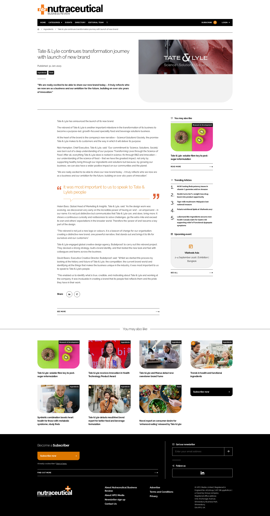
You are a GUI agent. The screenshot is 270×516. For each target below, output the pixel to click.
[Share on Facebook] (77, 294)
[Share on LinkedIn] (69, 294)
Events (68, 22)
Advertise (155, 487)
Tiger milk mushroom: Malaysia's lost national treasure (195, 203)
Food (51, 72)
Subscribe (207, 22)
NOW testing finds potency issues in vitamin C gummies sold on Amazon (195, 188)
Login (225, 22)
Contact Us (111, 503)
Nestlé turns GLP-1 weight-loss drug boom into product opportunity (195, 195)
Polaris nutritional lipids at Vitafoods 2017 (195, 209)
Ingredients (42, 72)
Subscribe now (201, 391)
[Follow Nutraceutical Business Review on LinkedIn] (202, 473)
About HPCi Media (114, 495)
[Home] (38, 29)
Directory (80, 22)
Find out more (44, 473)
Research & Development (202, 125)
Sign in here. (61, 464)
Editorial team (96, 22)
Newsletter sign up (115, 499)
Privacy (154, 496)
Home (43, 22)
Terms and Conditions (161, 492)
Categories (54, 22)
